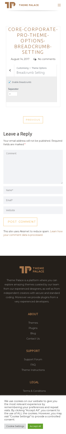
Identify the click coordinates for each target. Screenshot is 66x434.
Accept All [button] (35, 426)
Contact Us (33, 338)
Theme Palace (29, 5)
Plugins (33, 328)
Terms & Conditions (34, 390)
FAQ (33, 364)
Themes (33, 322)
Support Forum (33, 359)
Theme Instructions (33, 370)
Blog (33, 333)
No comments (46, 59)
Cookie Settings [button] (15, 426)
